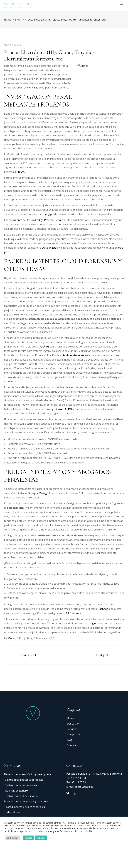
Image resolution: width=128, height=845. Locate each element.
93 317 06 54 (78, 778)
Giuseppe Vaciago (37, 493)
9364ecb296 (14, 638)
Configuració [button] (13, 837)
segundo (39, 87)
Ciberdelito (40, 638)
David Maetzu (50, 247)
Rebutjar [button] (41, 837)
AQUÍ (91, 831)
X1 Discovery (73, 613)
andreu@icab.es (84, 786)
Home (7, 19)
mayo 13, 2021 (13, 44)
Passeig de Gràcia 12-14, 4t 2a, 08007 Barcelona (94, 773)
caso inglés (90, 623)
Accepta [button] (28, 837)
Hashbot (103, 609)
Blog (17, 19)
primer (28, 87)
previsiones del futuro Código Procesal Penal (35, 220)
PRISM (20, 172)
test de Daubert (80, 544)
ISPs (25, 163)
